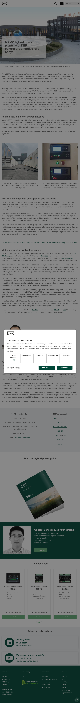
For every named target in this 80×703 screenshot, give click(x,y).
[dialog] (40, 351)
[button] (13, 368)
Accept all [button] (64, 368)
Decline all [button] (46, 368)
